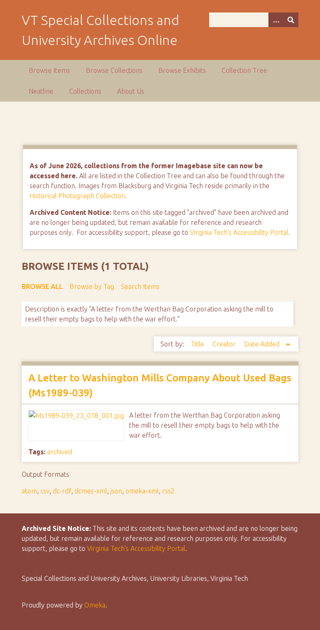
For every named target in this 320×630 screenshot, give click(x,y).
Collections (85, 91)
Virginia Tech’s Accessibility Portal (136, 548)
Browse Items (49, 70)
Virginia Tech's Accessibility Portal (239, 232)
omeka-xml (142, 491)
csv (45, 491)
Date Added (262, 344)
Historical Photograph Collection (77, 195)
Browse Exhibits (182, 70)
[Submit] (290, 19)
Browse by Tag (92, 286)
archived (59, 452)
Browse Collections (114, 70)
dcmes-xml (91, 491)
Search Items (140, 286)
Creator (225, 344)
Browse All (42, 286)
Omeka (94, 605)
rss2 (168, 491)
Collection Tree (244, 70)
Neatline (41, 91)
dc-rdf (62, 491)
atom (29, 491)
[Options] (275, 19)
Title (198, 344)
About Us (130, 91)
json (116, 491)
